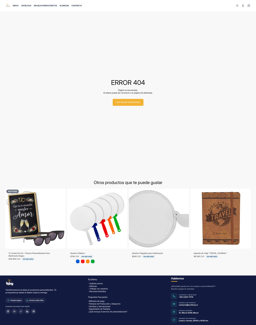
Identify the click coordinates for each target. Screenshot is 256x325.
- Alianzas (92, 286)
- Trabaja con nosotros (98, 289)
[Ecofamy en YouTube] (14, 311)
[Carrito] (249, 6)
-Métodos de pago (96, 301)
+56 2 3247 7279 (186, 297)
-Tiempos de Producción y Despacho (104, 304)
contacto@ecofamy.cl (188, 305)
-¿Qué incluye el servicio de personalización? (107, 311)
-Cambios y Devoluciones (99, 306)
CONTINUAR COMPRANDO (128, 102)
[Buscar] (237, 6)
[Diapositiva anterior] (9, 219)
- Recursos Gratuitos (97, 291)
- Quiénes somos (95, 283)
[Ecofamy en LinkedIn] (27, 311)
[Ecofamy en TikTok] (20, 311)
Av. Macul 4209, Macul (188, 313)
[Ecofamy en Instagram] (8, 311)
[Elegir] (123, 244)
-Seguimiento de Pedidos (99, 309)
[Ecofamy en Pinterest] (33, 311)
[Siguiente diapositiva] (61, 219)
